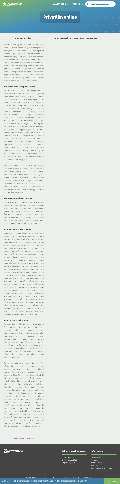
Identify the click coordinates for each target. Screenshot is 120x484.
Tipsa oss (94, 465)
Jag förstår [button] (111, 481)
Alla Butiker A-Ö (60, 4)
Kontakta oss (96, 462)
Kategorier (77, 4)
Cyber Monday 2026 (69, 460)
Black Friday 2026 (68, 457)
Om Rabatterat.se (98, 457)
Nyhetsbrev (95, 460)
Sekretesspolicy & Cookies (101, 468)
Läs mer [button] (83, 481)
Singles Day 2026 (68, 462)
